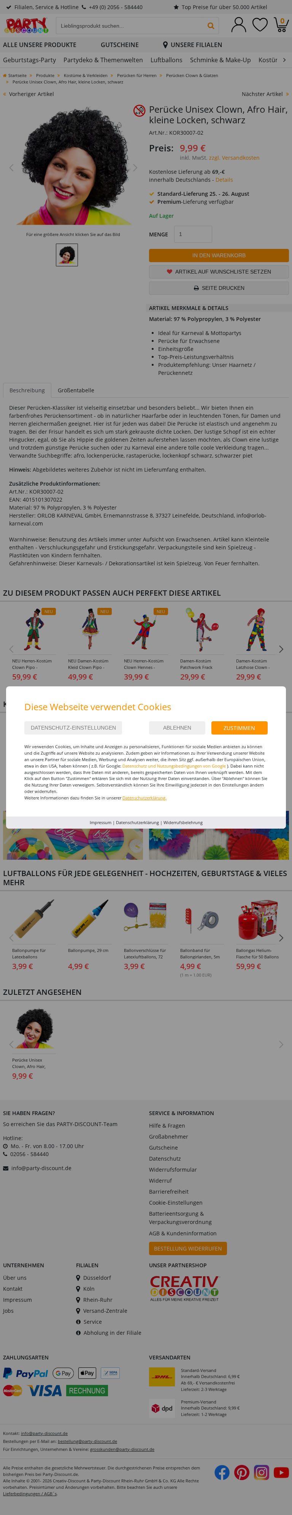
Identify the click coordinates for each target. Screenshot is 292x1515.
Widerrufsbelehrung (183, 822)
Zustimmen (239, 728)
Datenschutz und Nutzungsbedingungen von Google (174, 766)
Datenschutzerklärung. (144, 798)
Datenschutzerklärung (137, 822)
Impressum (100, 822)
